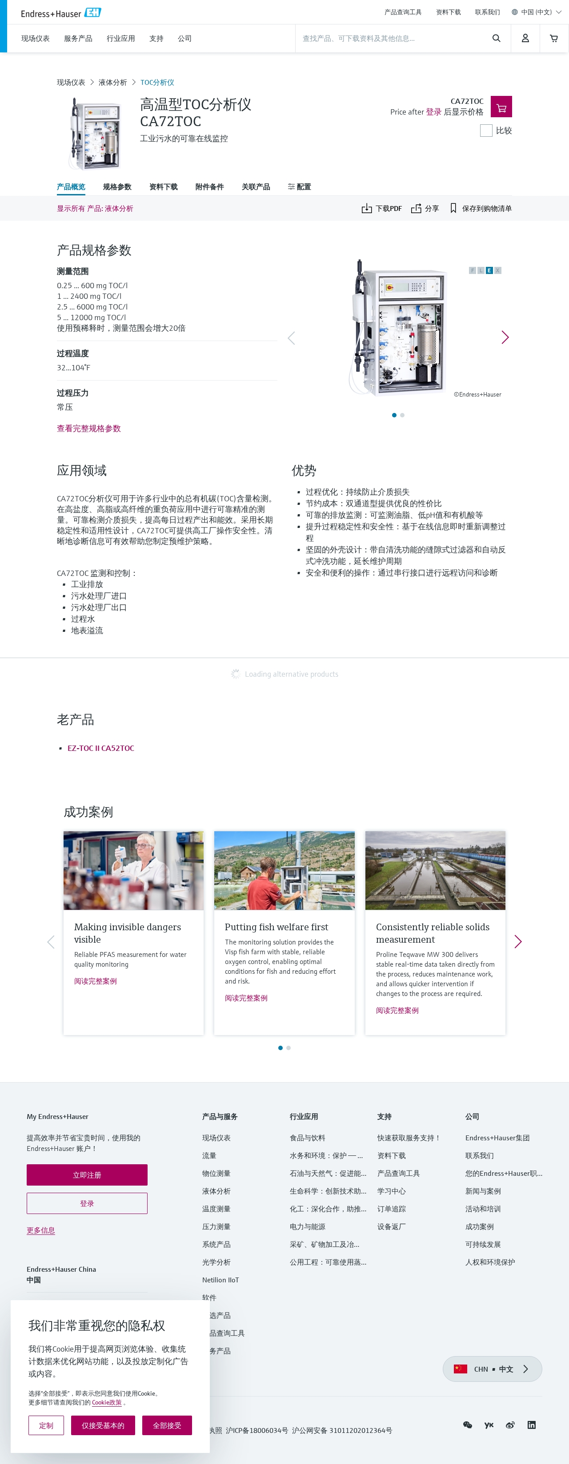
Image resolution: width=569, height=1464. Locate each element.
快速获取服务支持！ (409, 1137)
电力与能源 (307, 1226)
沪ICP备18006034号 (257, 1430)
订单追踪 (391, 1208)
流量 (209, 1155)
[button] (87, 1175)
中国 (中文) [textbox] (536, 12)
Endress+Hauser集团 (497, 1137)
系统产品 (216, 1244)
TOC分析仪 (157, 82)
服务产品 (216, 1350)
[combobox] (541, 12)
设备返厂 (391, 1226)
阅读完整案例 (95, 980)
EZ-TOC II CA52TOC (101, 748)
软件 (209, 1297)
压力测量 (220, 1226)
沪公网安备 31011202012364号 (342, 1430)
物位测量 (216, 1173)
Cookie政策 (107, 1402)
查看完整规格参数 (89, 428)
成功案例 (479, 1226)
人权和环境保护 (490, 1262)
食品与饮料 (307, 1137)
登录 (434, 112)
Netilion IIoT (220, 1279)
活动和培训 (483, 1208)
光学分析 (216, 1262)
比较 (504, 130)
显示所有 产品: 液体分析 (95, 208)
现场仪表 (71, 82)
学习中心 (391, 1190)
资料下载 (448, 12)
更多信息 (41, 1230)
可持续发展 (483, 1244)
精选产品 (216, 1315)
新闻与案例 (483, 1190)
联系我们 (487, 12)
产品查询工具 (403, 12)
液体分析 (113, 82)
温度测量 (216, 1208)
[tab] (75, 187)
